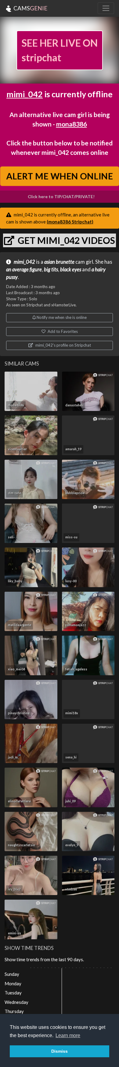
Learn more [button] (68, 1035)
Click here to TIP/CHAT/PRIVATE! (61, 196)
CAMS (29, 8)
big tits (51, 269)
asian (49, 262)
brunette (65, 262)
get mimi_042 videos (65, 240)
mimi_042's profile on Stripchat (62, 345)
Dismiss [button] (59, 1051)
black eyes (70, 269)
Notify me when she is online (61, 317)
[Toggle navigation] (106, 8)
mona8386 (71, 124)
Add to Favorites (62, 331)
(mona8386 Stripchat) (70, 221)
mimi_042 (24, 94)
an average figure (24, 269)
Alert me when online (59, 176)
